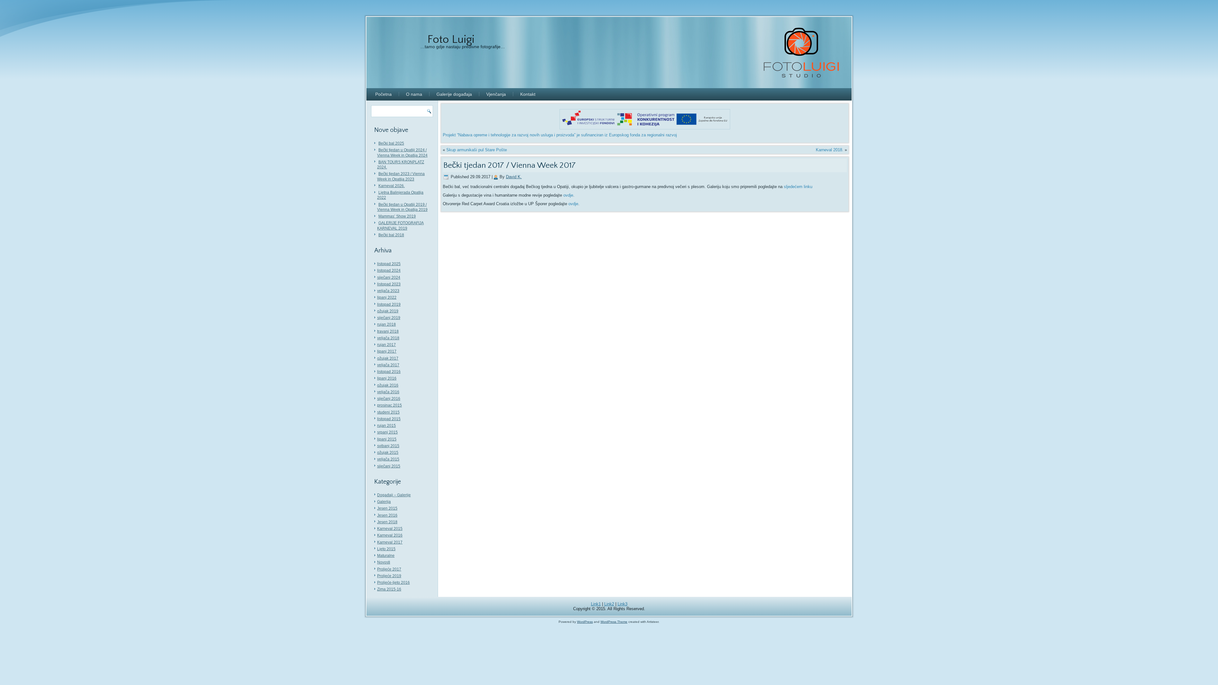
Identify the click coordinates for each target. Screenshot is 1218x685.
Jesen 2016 (387, 515)
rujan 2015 (386, 425)
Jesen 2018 (387, 522)
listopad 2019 (389, 304)
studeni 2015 (388, 412)
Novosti (383, 562)
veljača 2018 (388, 338)
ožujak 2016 (387, 385)
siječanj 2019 (388, 318)
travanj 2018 (388, 331)
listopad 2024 (389, 270)
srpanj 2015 (387, 432)
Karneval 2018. (829, 149)
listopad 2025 (389, 264)
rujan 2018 (386, 324)
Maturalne (386, 555)
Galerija (384, 501)
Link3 (622, 604)
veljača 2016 (388, 392)
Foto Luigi (451, 39)
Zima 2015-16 (389, 589)
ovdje (568, 195)
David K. (514, 176)
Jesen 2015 (387, 508)
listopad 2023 (389, 284)
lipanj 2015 (386, 439)
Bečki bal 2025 (391, 143)
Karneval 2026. (391, 186)
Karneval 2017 (390, 542)
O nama (414, 94)
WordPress (585, 621)
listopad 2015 (389, 419)
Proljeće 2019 (389, 576)
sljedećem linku (798, 186)
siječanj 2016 (388, 398)
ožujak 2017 (387, 358)
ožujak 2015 (387, 452)
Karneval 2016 (390, 535)
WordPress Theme (613, 621)
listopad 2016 (389, 371)
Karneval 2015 (390, 528)
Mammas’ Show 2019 (397, 216)
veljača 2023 (388, 291)
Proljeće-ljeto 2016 (393, 582)
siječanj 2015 (388, 466)
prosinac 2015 (389, 405)
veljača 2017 (388, 365)
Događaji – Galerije (394, 495)
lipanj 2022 (386, 297)
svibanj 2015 (388, 446)
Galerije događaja (454, 94)
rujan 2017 (386, 344)
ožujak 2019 (387, 311)
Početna (383, 94)
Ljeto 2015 (386, 549)
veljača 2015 (388, 459)
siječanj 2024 (388, 277)
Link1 (596, 604)
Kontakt (527, 94)
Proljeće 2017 (389, 569)
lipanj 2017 (386, 351)
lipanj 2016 (386, 378)
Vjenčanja (496, 94)
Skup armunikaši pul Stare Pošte (476, 149)
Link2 (609, 604)
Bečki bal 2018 (391, 235)
